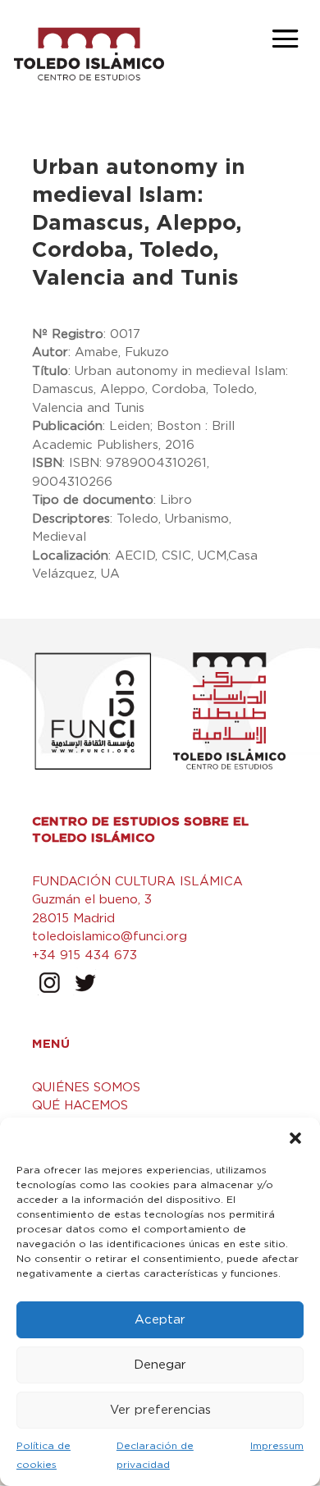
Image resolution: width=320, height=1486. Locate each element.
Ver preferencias (160, 1410)
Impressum (277, 1446)
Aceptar (160, 1320)
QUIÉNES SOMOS (86, 1087)
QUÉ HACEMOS (80, 1106)
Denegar (160, 1365)
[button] (295, 1138)
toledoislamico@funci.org (109, 936)
